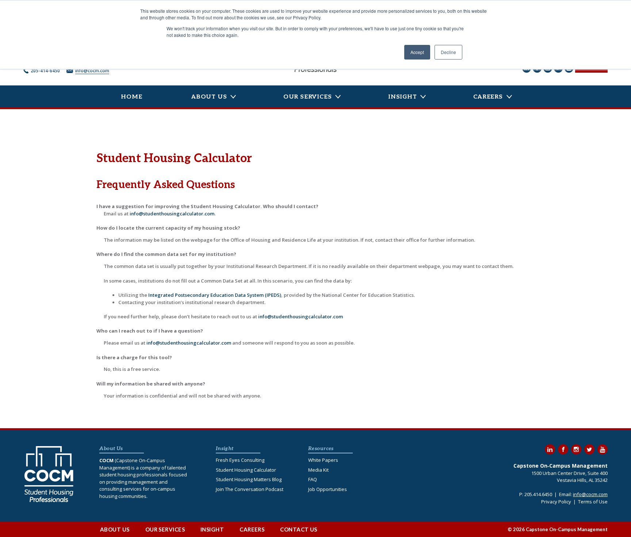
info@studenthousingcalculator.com (172, 213)
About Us (209, 96)
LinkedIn (550, 449)
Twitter (589, 449)
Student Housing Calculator (246, 470)
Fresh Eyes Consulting (240, 460)
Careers (488, 96)
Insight (402, 96)
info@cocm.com (92, 71)
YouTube (602, 449)
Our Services (307, 96)
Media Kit (318, 470)
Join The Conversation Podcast (249, 489)
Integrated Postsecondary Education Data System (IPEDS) (214, 295)
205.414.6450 (538, 494)
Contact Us (298, 529)
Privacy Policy (556, 501)
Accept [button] (417, 52)
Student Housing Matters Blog (249, 479)
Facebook (563, 449)
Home (131, 96)
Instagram (576, 449)
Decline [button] (448, 52)
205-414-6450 (45, 71)
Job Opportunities (327, 489)
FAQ (312, 479)
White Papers (323, 460)
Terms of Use (593, 501)
